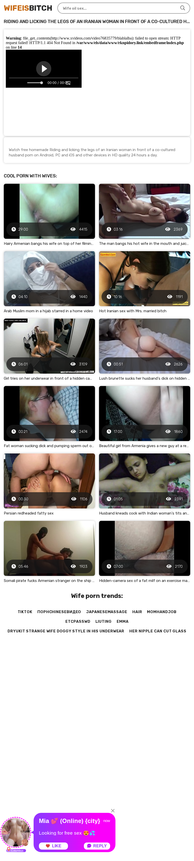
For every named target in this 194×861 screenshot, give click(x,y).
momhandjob (161, 612)
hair (137, 612)
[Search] (182, 8)
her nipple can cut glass (157, 631)
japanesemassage (106, 612)
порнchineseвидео (59, 612)
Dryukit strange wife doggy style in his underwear (66, 631)
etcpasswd (77, 621)
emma (123, 621)
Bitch (28, 8)
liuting (103, 621)
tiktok (25, 612)
